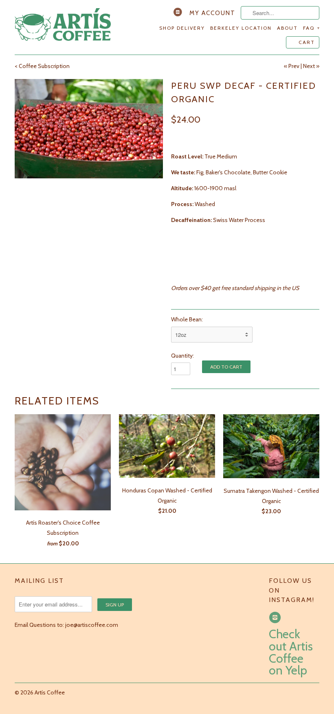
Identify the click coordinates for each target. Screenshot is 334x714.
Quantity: (182, 355)
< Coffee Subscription (42, 66)
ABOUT (287, 28)
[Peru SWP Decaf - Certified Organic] (89, 128)
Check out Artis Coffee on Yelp (291, 652)
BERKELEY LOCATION (241, 28)
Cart (307, 42)
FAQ (311, 28)
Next (309, 66)
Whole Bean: (187, 319)
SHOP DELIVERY (182, 28)
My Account (212, 13)
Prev (293, 66)
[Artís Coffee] (63, 25)
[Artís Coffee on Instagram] (179, 13)
